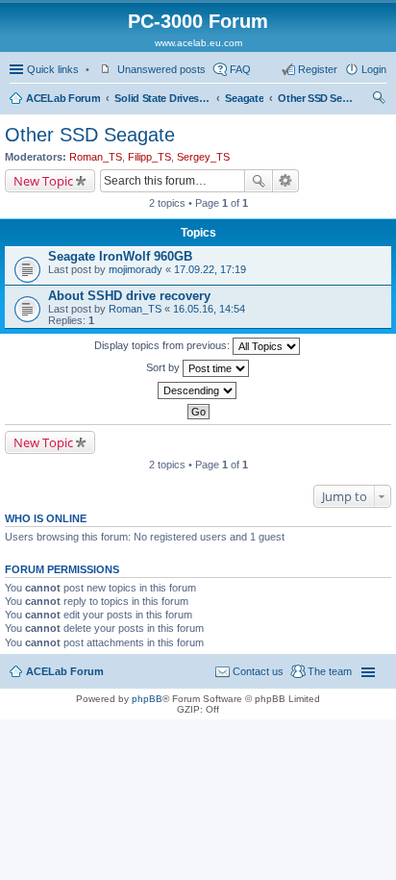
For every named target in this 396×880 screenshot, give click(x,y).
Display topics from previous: (163, 345)
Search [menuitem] (378, 100)
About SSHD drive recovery (129, 296)
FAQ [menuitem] (240, 69)
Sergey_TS (203, 157)
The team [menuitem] (330, 671)
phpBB (147, 698)
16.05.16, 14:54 (209, 308)
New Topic (43, 180)
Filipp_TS (149, 157)
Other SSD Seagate (316, 98)
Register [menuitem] (317, 69)
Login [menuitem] (373, 69)
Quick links (53, 69)
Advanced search (286, 180)
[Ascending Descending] (198, 390)
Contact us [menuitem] (258, 671)
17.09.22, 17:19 (210, 269)
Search (258, 180)
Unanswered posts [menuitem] (161, 69)
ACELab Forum (63, 98)
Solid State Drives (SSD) (162, 98)
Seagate (244, 98)
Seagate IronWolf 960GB (120, 256)
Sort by (164, 367)
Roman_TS (95, 157)
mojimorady (135, 269)
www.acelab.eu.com (198, 43)
